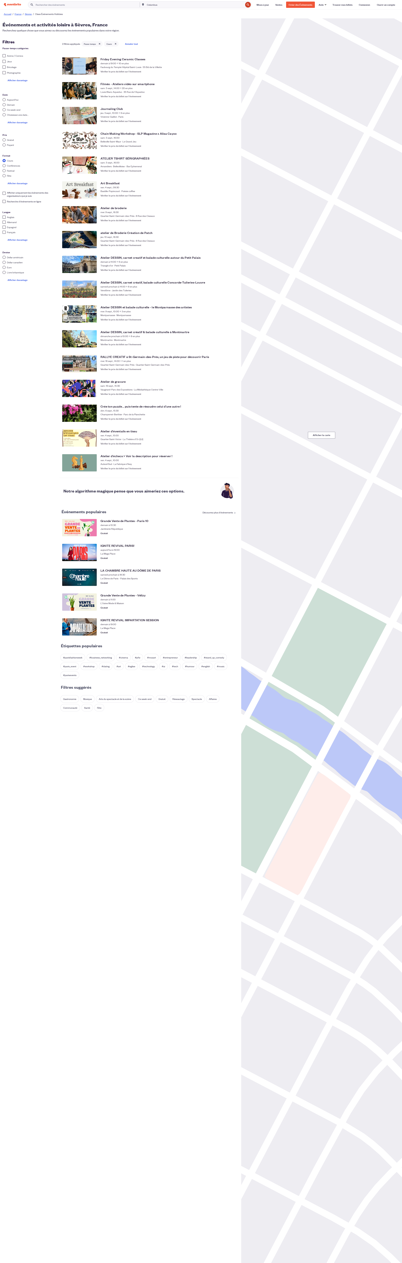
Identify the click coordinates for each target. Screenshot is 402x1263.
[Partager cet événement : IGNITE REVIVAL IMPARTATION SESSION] (227, 632)
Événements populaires (84, 511)
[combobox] (195, 4)
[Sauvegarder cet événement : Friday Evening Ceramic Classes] (233, 71)
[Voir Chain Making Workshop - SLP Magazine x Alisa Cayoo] (79, 140)
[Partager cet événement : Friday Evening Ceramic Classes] (227, 71)
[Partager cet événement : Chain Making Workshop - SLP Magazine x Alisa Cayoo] (227, 146)
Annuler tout (131, 43)
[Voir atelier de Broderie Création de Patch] (79, 239)
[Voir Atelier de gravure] (79, 388)
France (18, 14)
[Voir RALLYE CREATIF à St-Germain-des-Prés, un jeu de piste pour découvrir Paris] (79, 363)
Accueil (7, 14)
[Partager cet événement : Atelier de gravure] (227, 394)
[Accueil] (12, 4)
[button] (322, 4)
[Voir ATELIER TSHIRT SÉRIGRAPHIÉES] (79, 165)
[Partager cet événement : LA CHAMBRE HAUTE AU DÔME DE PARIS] (227, 583)
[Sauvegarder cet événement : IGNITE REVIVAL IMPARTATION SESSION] (233, 632)
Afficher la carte (321, 435)
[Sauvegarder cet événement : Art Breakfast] (233, 195)
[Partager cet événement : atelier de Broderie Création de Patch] (227, 245)
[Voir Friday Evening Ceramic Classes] (79, 66)
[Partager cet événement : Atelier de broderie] (227, 220)
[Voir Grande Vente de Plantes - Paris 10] (79, 527)
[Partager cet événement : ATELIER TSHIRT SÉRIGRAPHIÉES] (227, 171)
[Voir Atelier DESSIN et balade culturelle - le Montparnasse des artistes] (79, 314)
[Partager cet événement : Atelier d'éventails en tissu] (227, 443)
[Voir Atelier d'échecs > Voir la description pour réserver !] (79, 462)
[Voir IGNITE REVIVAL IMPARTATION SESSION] (79, 627)
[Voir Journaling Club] (79, 115)
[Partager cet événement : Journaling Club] (227, 121)
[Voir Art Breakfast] (79, 190)
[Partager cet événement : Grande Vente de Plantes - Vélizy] (227, 607)
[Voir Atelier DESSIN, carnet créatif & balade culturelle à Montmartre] (79, 338)
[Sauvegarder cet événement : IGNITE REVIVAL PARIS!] (233, 558)
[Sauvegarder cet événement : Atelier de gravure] (233, 394)
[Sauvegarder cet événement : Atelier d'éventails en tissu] (233, 443)
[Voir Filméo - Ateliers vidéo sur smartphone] (79, 90)
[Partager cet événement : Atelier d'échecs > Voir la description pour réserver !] (227, 468)
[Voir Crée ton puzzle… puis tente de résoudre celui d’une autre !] (79, 413)
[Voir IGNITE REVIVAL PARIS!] (79, 552)
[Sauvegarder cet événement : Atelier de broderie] (233, 220)
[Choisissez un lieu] (143, 4)
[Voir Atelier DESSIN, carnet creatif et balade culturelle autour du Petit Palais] (79, 264)
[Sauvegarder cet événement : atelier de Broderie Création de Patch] (233, 245)
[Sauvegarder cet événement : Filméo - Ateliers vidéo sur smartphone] (233, 96)
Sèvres (28, 14)
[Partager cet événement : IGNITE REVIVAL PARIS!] (227, 558)
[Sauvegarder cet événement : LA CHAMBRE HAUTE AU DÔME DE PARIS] (233, 583)
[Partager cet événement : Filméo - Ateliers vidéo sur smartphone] (227, 96)
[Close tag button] (99, 44)
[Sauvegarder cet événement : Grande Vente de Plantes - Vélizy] (233, 607)
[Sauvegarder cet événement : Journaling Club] (233, 121)
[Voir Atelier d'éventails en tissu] (79, 438)
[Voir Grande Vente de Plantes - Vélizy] (79, 602)
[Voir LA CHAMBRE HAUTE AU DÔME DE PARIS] (79, 577)
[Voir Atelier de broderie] (79, 214)
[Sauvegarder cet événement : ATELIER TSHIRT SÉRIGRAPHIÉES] (233, 171)
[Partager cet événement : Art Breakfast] (227, 195)
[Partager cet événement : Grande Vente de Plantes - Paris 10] (227, 533)
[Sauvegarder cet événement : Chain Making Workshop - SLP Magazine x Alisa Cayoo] (233, 146)
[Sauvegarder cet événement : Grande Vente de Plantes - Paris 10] (233, 533)
